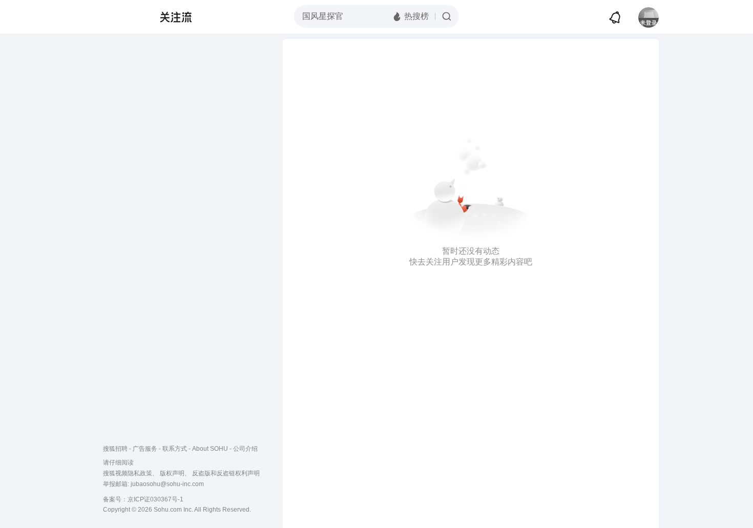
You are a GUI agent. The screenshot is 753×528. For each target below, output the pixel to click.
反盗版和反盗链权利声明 (226, 473)
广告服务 (145, 448)
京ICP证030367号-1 (155, 499)
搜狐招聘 (115, 448)
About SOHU (210, 448)
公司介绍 (245, 448)
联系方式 (174, 448)
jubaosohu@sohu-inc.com (167, 484)
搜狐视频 (123, 17)
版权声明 (172, 473)
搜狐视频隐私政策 (127, 473)
